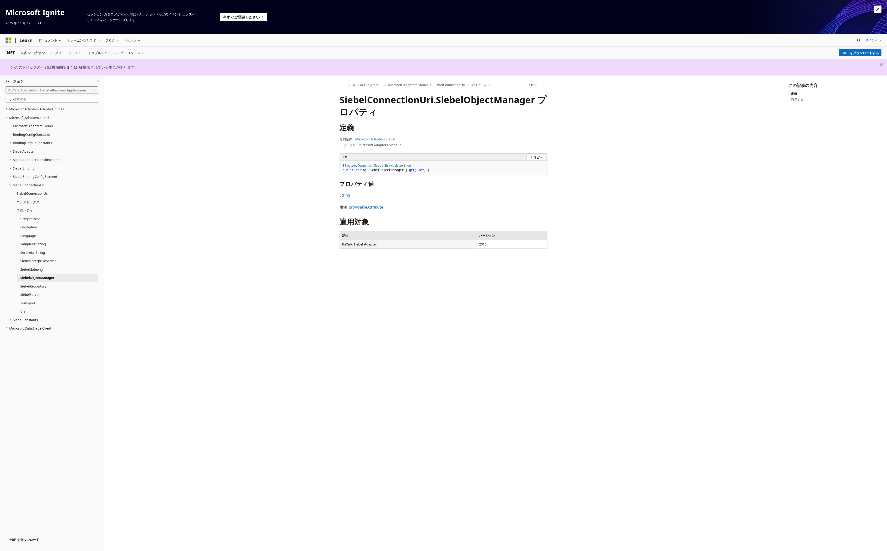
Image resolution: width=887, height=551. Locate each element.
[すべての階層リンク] (344, 85)
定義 (794, 93)
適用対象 (797, 99)
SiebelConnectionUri (449, 85)
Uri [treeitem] (22, 311)
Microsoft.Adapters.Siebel (408, 85)
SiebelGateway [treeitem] (31, 269)
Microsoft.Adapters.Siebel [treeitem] (33, 126)
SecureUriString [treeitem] (32, 252)
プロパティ (479, 85)
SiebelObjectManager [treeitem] (37, 278)
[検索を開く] (858, 40)
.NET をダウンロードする (860, 53)
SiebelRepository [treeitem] (33, 286)
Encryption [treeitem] (28, 227)
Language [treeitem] (28, 235)
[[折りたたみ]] (98, 81)
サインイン (873, 40)
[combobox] (52, 90)
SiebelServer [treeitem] (30, 294)
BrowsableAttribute (366, 207)
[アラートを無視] (877, 9)
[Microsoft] (9, 40)
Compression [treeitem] (30, 219)
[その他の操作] (543, 85)
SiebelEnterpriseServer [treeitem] (38, 261)
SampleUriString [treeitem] (33, 244)
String (345, 195)
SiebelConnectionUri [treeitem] (32, 193)
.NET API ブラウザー (367, 85)
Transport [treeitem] (27, 303)
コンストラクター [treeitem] (30, 202)
